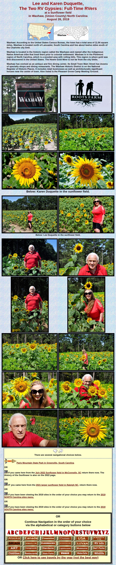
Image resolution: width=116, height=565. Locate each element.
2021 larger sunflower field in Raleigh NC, (57, 485)
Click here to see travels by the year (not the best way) (61, 557)
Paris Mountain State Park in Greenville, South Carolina (45, 463)
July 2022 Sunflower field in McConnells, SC (58, 472)
